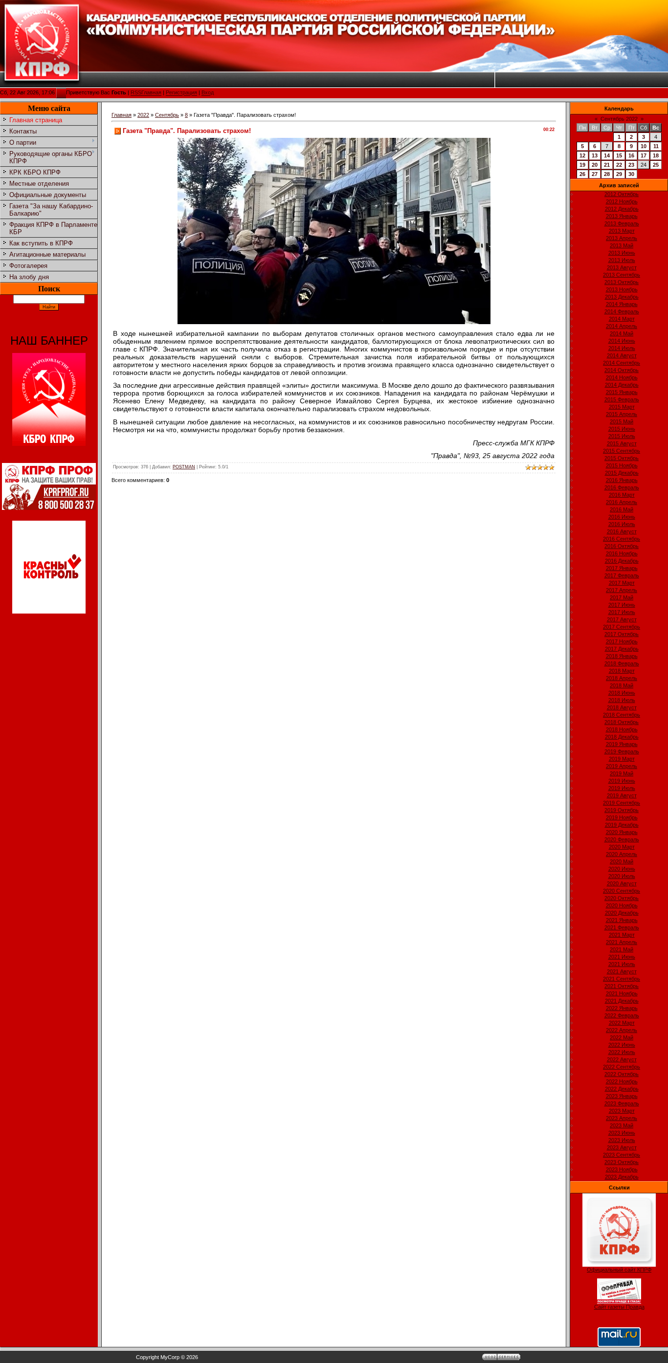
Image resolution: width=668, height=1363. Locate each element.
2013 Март (622, 231)
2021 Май (621, 949)
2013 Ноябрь (622, 289)
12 (582, 155)
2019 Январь (622, 744)
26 (582, 174)
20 (595, 165)
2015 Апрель (621, 414)
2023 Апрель (621, 1118)
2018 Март (622, 671)
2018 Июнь (621, 693)
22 (619, 165)
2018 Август (622, 707)
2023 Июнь (621, 1133)
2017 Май (621, 597)
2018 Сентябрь (621, 715)
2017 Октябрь (621, 634)
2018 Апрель (621, 678)
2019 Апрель (621, 766)
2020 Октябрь (621, 898)
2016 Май (621, 509)
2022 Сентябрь (621, 1067)
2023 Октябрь (621, 1162)
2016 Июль (621, 524)
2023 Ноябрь (622, 1169)
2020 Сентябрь (621, 891)
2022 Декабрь (622, 1089)
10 (643, 146)
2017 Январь (622, 568)
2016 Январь (622, 480)
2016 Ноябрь (622, 553)
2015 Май (621, 421)
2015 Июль (621, 436)
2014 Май (621, 333)
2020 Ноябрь (622, 905)
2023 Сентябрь (621, 1155)
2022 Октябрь (621, 1074)
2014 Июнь (621, 341)
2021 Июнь (621, 957)
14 (607, 155)
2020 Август (622, 883)
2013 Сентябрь (621, 275)
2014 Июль (621, 348)
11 (656, 146)
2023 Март (622, 1111)
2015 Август (622, 443)
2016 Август (622, 531)
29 (619, 174)
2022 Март (622, 1023)
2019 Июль (621, 788)
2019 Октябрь (621, 810)
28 (607, 174)
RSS (136, 93)
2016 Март (622, 495)
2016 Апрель (621, 502)
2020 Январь (622, 832)
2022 (143, 115)
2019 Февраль (621, 751)
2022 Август (622, 1059)
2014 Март (622, 319)
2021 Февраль (621, 927)
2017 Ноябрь (622, 641)
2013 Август (622, 267)
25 (656, 165)
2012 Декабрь (622, 209)
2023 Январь (622, 1096)
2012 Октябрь (621, 194)
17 (643, 155)
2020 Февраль (621, 839)
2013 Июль (621, 260)
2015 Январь (622, 392)
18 (656, 155)
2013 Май (621, 245)
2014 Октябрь (621, 370)
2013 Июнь (621, 253)
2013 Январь (622, 216)
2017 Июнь (621, 605)
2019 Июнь (621, 781)
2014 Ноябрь (622, 377)
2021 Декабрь (622, 1001)
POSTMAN (184, 466)
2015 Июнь (621, 429)
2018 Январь (622, 656)
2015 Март (622, 407)
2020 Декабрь (622, 913)
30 (631, 174)
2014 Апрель (621, 326)
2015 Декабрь (622, 473)
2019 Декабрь (622, 825)
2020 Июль (621, 876)
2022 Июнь (621, 1045)
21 (607, 165)
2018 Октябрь (621, 722)
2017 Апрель (621, 590)
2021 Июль (621, 964)
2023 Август (622, 1147)
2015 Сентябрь (621, 451)
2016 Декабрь (622, 561)
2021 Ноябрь (622, 993)
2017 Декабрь (622, 649)
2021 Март (622, 935)
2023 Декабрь (622, 1177)
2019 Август (622, 795)
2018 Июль (621, 700)
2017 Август (622, 619)
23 (631, 165)
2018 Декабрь (622, 737)
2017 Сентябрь (621, 627)
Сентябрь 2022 (619, 119)
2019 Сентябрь (621, 803)
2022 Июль (621, 1052)
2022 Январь (622, 1008)
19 (582, 165)
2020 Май (621, 861)
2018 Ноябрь (622, 729)
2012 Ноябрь (622, 201)
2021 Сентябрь (621, 979)
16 (631, 155)
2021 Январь (622, 920)
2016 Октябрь (621, 546)
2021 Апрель (621, 942)
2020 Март (622, 847)
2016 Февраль (621, 487)
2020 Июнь (621, 869)
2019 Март (622, 759)
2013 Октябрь (621, 282)
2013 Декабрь (622, 297)
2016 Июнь (621, 517)
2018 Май (621, 685)
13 (595, 155)
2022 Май (621, 1037)
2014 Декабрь (622, 385)
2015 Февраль (621, 399)
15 (619, 155)
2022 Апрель (621, 1030)
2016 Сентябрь (621, 539)
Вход (207, 93)
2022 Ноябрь (622, 1081)
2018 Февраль (621, 663)
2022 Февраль (621, 1015)
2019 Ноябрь (622, 817)
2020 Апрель (621, 854)
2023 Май (621, 1125)
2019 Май (621, 773)
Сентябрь (167, 115)
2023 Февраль (621, 1103)
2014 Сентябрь (621, 363)
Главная (151, 93)
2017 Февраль (621, 575)
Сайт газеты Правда (619, 1307)
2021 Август (622, 971)
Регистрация (181, 93)
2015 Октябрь (621, 458)
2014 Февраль (621, 311)
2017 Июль (621, 612)
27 (595, 174)
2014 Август (622, 355)
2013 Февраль (621, 223)
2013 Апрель (621, 238)
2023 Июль (621, 1140)
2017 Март (622, 583)
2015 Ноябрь (622, 465)
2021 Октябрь (621, 986)
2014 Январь (622, 304)
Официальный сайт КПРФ (619, 1270)
